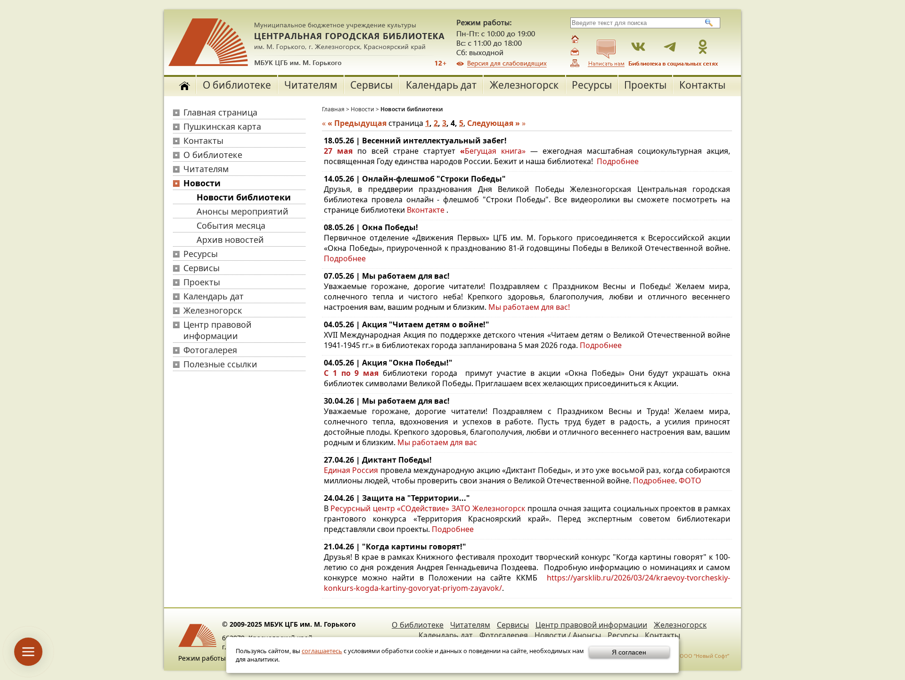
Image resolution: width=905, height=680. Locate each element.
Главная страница (220, 112)
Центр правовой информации (217, 330)
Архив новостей (230, 239)
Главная (333, 109)
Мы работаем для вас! (529, 307)
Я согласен (629, 652)
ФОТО (690, 480)
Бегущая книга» (495, 151)
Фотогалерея (210, 350)
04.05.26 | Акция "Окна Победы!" (388, 362)
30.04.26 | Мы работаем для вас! (387, 401)
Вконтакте (425, 210)
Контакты (702, 84)
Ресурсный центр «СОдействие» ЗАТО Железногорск (427, 508)
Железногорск (524, 84)
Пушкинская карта (222, 126)
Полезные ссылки (220, 364)
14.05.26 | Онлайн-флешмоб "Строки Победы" (415, 179)
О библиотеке (237, 84)
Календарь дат (441, 84)
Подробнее (618, 161)
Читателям (310, 84)
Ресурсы (592, 84)
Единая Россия (351, 470)
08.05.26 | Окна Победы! (371, 227)
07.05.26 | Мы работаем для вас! (387, 276)
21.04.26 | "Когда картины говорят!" (395, 546)
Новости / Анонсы (568, 635)
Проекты (645, 84)
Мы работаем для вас (437, 442)
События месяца (231, 225)
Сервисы (371, 84)
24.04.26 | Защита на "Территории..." (397, 498)
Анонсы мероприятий (242, 211)
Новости (202, 183)
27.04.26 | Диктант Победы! (378, 460)
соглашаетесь (322, 651)
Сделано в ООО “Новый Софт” (691, 655)
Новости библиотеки (244, 197)
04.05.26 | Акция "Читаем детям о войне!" (406, 324)
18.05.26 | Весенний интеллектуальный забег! (415, 140)
